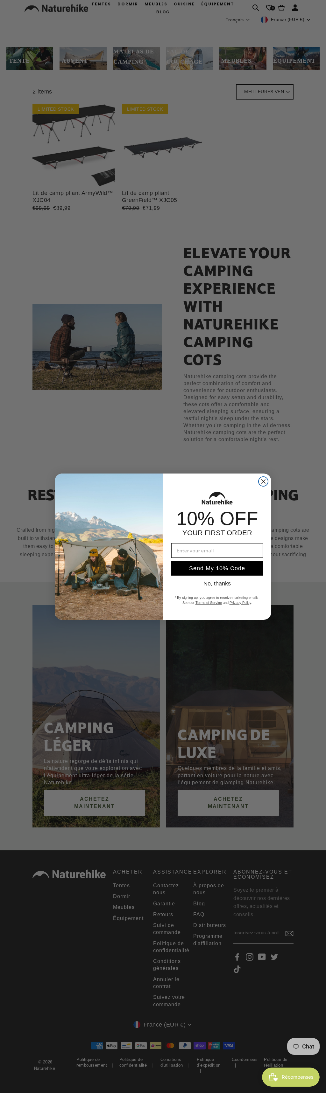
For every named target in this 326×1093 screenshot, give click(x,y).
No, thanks (217, 583)
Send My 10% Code (217, 568)
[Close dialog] (263, 481)
